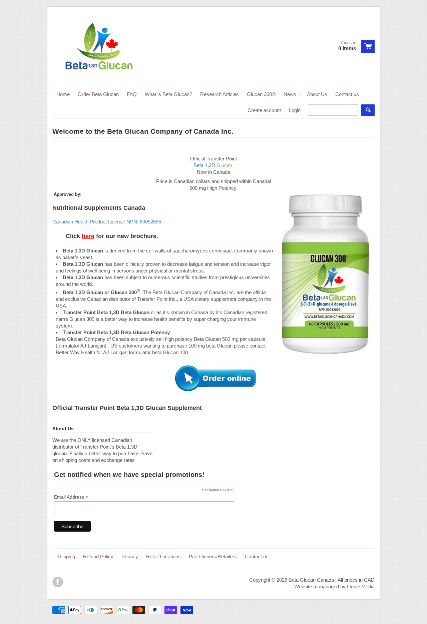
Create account (264, 110)
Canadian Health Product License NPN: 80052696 (106, 221)
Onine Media (361, 586)
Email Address (71, 497)
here (88, 236)
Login (295, 110)
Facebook (57, 582)
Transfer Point (94, 408)
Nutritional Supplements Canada (98, 207)
